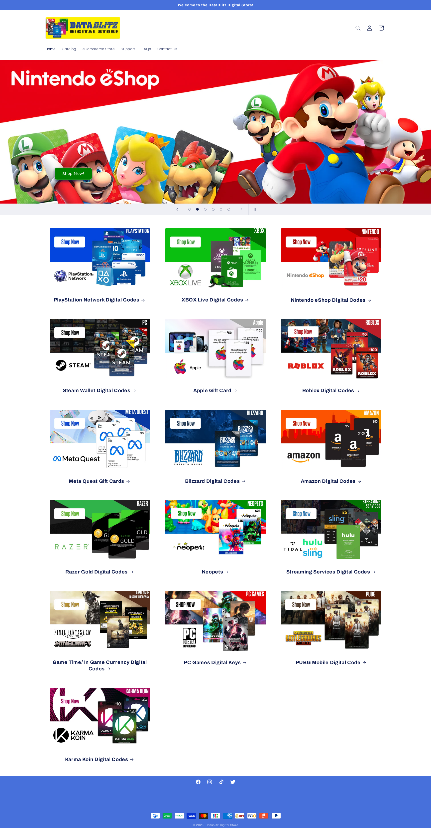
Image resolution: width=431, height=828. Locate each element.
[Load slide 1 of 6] (190, 209)
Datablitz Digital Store (222, 825)
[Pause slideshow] (253, 209)
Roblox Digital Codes (328, 390)
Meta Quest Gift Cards (96, 481)
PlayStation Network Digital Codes (96, 299)
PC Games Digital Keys (212, 662)
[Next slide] (241, 209)
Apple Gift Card (212, 390)
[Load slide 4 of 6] (213, 209)
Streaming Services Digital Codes (328, 571)
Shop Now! (73, 174)
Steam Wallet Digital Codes (96, 390)
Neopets (212, 571)
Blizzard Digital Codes (212, 481)
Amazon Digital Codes (328, 481)
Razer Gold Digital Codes (96, 571)
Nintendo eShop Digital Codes (328, 300)
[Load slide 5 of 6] (221, 209)
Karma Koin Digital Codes (96, 759)
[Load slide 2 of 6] (198, 209)
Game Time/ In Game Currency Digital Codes (100, 665)
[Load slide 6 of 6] (229, 209)
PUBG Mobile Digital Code (328, 662)
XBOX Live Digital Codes (212, 299)
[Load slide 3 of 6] (205, 209)
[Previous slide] (177, 209)
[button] (358, 28)
